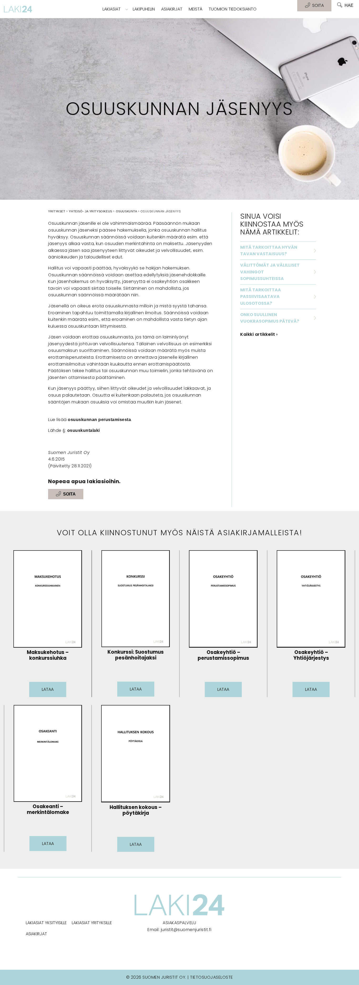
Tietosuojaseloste (211, 977)
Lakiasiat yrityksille (92, 923)
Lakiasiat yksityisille (46, 923)
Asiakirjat (171, 9)
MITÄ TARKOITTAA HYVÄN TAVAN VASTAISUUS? (268, 250)
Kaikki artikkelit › (259, 334)
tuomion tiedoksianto (233, 9)
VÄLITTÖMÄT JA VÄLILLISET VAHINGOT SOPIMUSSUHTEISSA (270, 272)
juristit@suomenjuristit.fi (186, 930)
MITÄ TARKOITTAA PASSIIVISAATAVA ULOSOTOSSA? (260, 296)
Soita (69, 494)
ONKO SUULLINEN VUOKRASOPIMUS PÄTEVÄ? (269, 318)
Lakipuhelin (144, 9)
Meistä (195, 9)
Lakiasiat (111, 9)
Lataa (48, 689)
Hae (349, 5)
